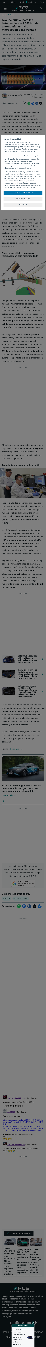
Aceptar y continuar (23, 193)
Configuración (23, 199)
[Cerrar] (33, 1322)
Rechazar (23, 205)
